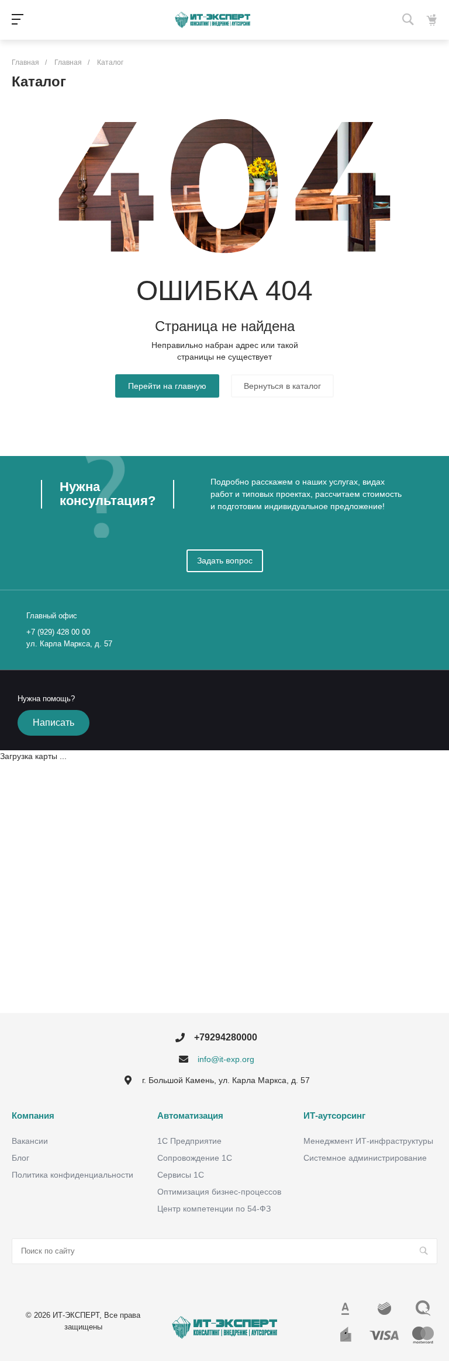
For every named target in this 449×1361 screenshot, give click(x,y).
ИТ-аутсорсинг (334, 1115)
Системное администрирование (365, 1157)
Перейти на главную (167, 386)
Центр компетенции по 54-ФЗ (214, 1208)
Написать (53, 723)
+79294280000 (225, 1037)
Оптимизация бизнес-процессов (219, 1191)
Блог (20, 1157)
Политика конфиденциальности (72, 1174)
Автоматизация (190, 1115)
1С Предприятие (189, 1141)
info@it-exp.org (226, 1059)
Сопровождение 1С (194, 1157)
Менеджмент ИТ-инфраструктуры (368, 1141)
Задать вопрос (225, 560)
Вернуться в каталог (282, 386)
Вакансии (30, 1141)
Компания (33, 1115)
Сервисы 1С (180, 1174)
